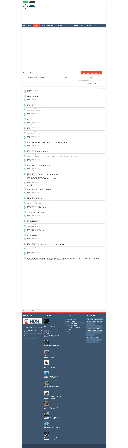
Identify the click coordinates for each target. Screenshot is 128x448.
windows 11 (89, 328)
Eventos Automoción (71, 321)
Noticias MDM (59, 25)
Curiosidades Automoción (72, 323)
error (97, 342)
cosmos (94, 321)
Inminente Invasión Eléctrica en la (51, 345)
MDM (24, 25)
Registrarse (31, 1)
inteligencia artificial (97, 328)
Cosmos (68, 331)
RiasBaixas (29, 90)
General (83, 25)
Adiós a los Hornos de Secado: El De (52, 335)
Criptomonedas (70, 338)
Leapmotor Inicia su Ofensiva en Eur (52, 325)
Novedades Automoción (71, 319)
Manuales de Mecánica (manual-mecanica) (36, 77)
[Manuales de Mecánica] (30, 6)
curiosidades (99, 339)
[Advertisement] (78, 13)
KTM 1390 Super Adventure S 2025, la (52, 386)
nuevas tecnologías (90, 342)
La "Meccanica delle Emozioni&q (51, 356)
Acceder (25, 1)
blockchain (93, 333)
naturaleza (99, 321)
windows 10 (99, 326)
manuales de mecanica (98, 319)
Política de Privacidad (57, 446)
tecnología (100, 330)
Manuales (36, 25)
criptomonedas (90, 319)
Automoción (50, 25)
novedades (89, 339)
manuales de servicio (91, 326)
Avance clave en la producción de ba (52, 427)
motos (94, 339)
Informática (69, 333)
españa (98, 333)
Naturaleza (89, 25)
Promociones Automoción (72, 325)
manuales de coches (91, 335)
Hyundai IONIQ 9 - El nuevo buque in (52, 407)
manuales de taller (90, 323)
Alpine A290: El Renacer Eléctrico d (51, 376)
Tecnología (68, 25)
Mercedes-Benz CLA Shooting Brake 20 (52, 397)
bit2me (88, 333)
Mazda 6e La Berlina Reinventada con (52, 366)
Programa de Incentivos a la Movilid (51, 417)
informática (89, 321)
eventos (94, 330)
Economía (75, 25)
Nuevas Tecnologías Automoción (73, 327)
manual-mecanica (30, 95)
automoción (89, 330)
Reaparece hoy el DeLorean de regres (52, 438)
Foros (29, 25)
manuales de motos (90, 337)
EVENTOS (43, 25)
